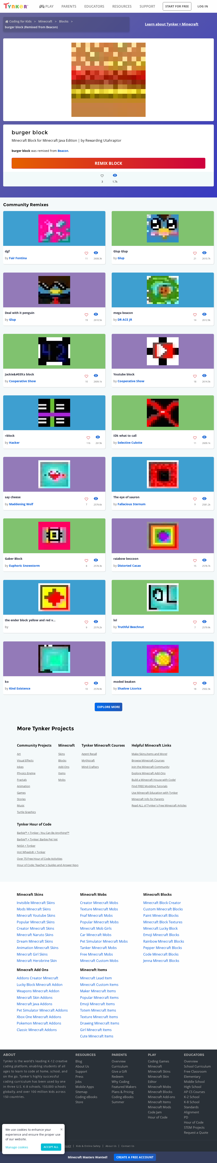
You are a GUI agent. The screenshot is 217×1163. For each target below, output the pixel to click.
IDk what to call (124, 436)
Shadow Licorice (129, 688)
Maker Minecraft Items (98, 991)
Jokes (20, 767)
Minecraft (45, 21)
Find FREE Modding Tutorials (149, 786)
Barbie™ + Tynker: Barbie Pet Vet (37, 839)
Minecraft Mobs (159, 1087)
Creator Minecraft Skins (35, 928)
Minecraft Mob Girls (96, 928)
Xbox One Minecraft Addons (39, 1017)
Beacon (63, 151)
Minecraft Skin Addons (35, 997)
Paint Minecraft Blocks (161, 915)
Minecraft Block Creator (162, 902)
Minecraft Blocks (160, 1092)
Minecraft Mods (159, 1107)
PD (186, 1117)
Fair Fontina (18, 258)
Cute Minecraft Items (96, 1036)
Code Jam (155, 1112)
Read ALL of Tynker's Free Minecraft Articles (159, 805)
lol (115, 620)
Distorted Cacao (129, 566)
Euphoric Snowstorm (24, 566)
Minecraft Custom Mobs (99, 960)
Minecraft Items (159, 1102)
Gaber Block (13, 559)
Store (79, 1102)
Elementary (192, 1076)
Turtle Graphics (26, 812)
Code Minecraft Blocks (161, 954)
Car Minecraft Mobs (95, 934)
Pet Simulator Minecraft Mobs (104, 941)
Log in (203, 6)
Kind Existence (19, 688)
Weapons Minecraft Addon (38, 991)
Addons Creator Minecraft (37, 978)
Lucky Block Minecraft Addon (40, 984)
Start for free (177, 6)
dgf (7, 251)
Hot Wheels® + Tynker (31, 852)
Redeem (118, 1076)
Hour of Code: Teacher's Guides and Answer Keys (47, 865)
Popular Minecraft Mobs (99, 922)
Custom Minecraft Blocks (163, 909)
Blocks (63, 21)
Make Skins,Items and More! (149, 754)
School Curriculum (197, 1066)
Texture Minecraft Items (99, 1017)
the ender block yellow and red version (30, 620)
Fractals (22, 780)
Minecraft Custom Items (99, 984)
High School (192, 1087)
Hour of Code (157, 1117)
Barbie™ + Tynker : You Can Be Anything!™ (43, 833)
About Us (82, 1066)
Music (20, 805)
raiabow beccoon (125, 559)
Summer (118, 1102)
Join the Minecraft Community (151, 767)
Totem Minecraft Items (98, 1010)
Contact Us (127, 1146)
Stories (21, 799)
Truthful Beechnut (131, 627)
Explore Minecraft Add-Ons (149, 773)
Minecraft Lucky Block (160, 928)
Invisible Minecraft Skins (36, 902)
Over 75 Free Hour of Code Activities (39, 859)
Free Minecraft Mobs (96, 954)
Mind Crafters (90, 767)
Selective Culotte (130, 443)
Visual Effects (25, 760)
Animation (23, 786)
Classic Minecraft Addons (37, 1029)
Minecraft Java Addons (34, 1004)
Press (79, 1076)
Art (19, 754)
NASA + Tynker (26, 846)
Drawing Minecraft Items (99, 1023)
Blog (78, 1061)
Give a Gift (119, 1071)
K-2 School (191, 1097)
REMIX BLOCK (108, 163)
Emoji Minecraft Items (97, 1004)
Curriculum (120, 1066)
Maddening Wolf (21, 504)
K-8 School (191, 1102)
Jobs (78, 1081)
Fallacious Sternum (132, 504)
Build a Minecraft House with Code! (154, 780)
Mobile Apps (84, 1087)
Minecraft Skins (159, 1071)
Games (21, 793)
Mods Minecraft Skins (34, 909)
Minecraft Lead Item (96, 978)
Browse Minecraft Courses (148, 760)
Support (81, 1071)
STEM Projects (194, 1127)
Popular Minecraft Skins (36, 922)
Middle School (194, 1081)
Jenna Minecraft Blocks (161, 960)
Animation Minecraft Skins (37, 947)
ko (7, 682)
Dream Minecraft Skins (35, 941)
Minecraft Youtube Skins (36, 915)
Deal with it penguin (19, 313)
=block (10, 436)
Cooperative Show (22, 381)
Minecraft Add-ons (161, 1097)
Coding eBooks (86, 1097)
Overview (119, 1061)
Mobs (61, 780)
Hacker (14, 443)
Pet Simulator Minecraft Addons (42, 1010)
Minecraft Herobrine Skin (37, 960)
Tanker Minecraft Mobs (98, 947)
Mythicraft (88, 760)
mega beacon (123, 313)
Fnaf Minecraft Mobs (96, 915)
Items (61, 773)
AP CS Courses (194, 1092)
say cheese (13, 497)
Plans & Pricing (123, 1092)
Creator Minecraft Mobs (99, 902)
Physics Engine (26, 773)
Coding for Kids (20, 21)
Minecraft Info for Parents (148, 799)
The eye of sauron (126, 497)
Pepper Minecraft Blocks (162, 947)
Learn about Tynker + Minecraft (171, 24)
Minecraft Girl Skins (32, 954)
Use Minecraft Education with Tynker (155, 793)
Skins (61, 754)
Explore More (108, 707)
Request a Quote (196, 1132)
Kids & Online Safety (88, 1146)
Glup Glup (120, 251)
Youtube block (124, 374)
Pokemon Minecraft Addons (39, 1023)
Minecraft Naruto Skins (35, 934)
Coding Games (158, 1061)
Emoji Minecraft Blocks (161, 934)
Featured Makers (124, 1087)
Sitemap (81, 1092)
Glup (121, 258)
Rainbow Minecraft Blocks (163, 941)
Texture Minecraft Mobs (99, 909)
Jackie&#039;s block (19, 374)
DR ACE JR (125, 320)
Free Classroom (195, 1071)
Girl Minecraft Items (96, 1029)
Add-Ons (63, 767)
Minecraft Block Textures (162, 922)
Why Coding (120, 1081)
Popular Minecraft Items (99, 997)
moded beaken (124, 682)
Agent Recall (89, 754)
